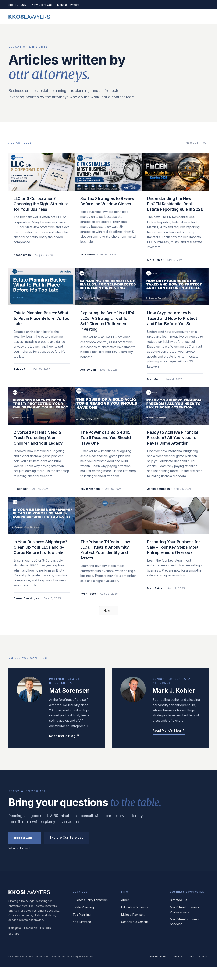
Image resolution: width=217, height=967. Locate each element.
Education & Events (134, 907)
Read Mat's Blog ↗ (64, 736)
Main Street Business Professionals (184, 909)
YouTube (13, 933)
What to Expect (19, 848)
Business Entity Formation (90, 900)
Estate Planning (83, 907)
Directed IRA (178, 900)
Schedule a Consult (134, 922)
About (125, 900)
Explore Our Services (66, 837)
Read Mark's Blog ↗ (169, 730)
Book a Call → (25, 838)
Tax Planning (82, 914)
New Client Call (42, 4)
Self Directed (82, 922)
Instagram (14, 928)
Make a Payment (68, 4)
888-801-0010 (17, 4)
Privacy (177, 956)
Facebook (30, 928)
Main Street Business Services (184, 921)
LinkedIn (45, 928)
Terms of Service (198, 956)
